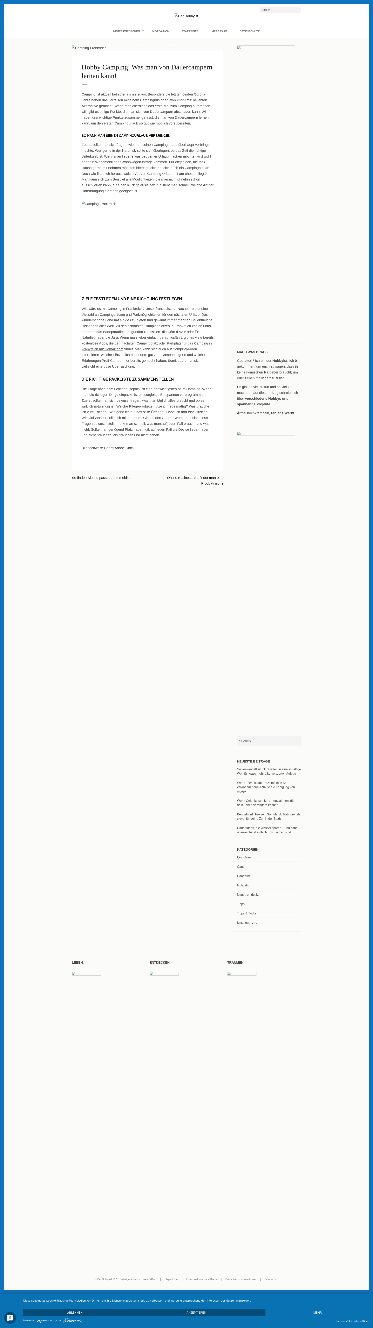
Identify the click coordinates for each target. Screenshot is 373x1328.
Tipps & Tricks (246, 913)
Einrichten (244, 857)
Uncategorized (247, 922)
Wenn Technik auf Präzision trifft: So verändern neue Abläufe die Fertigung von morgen (266, 787)
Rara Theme (210, 1279)
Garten (241, 866)
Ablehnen (75, 1312)
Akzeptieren (196, 1312)
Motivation (160, 31)
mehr (317, 1312)
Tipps (169, 44)
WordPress (250, 1279)
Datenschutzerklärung (359, 1321)
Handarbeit (244, 876)
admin (159, 44)
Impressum (219, 31)
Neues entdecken (126, 31)
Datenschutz (250, 31)
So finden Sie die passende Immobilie (101, 478)
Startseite (190, 31)
